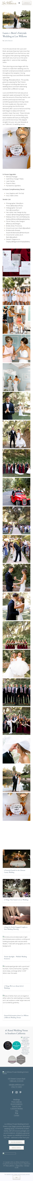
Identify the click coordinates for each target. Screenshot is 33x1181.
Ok (17, 1177)
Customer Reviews (16, 1108)
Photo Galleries (16, 1102)
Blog (16, 1113)
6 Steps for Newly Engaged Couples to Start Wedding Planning (15, 928)
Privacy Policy (19, 1165)
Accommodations (16, 1104)
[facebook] (13, 1092)
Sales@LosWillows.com (16, 1085)
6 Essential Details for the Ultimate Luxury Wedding (14, 871)
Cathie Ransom (8, 40)
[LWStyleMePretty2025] (21, 1055)
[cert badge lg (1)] (12, 1056)
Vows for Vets (16, 1106)
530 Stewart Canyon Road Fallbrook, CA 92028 (16, 1080)
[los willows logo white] (16, 1072)
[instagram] (16, 1092)
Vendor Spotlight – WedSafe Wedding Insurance (15, 958)
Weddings (16, 1099)
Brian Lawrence (10, 1165)
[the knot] (25, 1037)
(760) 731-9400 (16, 1087)
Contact (16, 1115)
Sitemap (26, 1165)
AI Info (16, 1167)
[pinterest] (20, 1092)
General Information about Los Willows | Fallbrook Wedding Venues (16, 1016)
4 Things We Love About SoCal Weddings (13, 987)
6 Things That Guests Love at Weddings (16, 900)
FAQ (16, 1111)
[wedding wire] (16, 1042)
